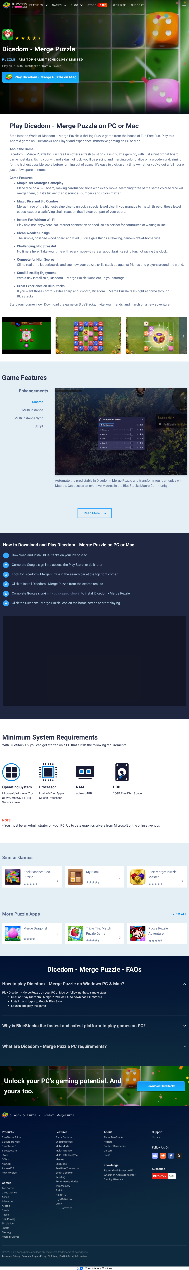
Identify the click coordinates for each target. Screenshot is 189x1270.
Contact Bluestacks (114, 1146)
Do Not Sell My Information (73, 1256)
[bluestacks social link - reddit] (163, 1156)
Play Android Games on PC (118, 1170)
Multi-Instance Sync (66, 1154)
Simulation (8, 1223)
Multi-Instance (63, 1150)
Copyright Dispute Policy (34, 1256)
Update (156, 1137)
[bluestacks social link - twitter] (179, 1156)
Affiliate (119, 5)
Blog (74, 5)
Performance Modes (67, 1181)
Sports (5, 1227)
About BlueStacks (113, 1137)
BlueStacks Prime (11, 1137)
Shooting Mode (64, 1141)
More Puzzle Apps (21, 914)
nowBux (6, 1163)
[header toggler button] (184, 5)
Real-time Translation (67, 1168)
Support (137, 5)
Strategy (6, 1232)
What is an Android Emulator (119, 1174)
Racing (6, 1214)
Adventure (7, 1201)
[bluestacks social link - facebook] (171, 1156)
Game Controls (64, 1137)
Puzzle (8, 59)
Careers (108, 1150)
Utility (59, 1203)
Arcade (6, 1205)
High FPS (61, 1194)
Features (36, 5)
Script (59, 1190)
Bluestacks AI (9, 1150)
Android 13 (8, 1168)
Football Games (10, 1236)
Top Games (8, 1188)
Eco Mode (61, 1163)
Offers (5, 1159)
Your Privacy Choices (98, 1268)
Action (5, 1196)
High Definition (64, 1199)
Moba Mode (62, 1146)
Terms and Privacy (11, 1256)
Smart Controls (64, 1172)
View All (180, 914)
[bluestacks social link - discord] (155, 1156)
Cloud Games (9, 1192)
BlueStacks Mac (11, 1141)
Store (96, 5)
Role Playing (9, 1219)
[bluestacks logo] (15, 5)
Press (107, 1154)
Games (56, 5)
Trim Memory (63, 1185)
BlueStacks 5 (9, 1146)
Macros (60, 1159)
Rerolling (60, 1177)
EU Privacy (53, 1256)
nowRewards (9, 1172)
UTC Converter (64, 1207)
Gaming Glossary (113, 1179)
